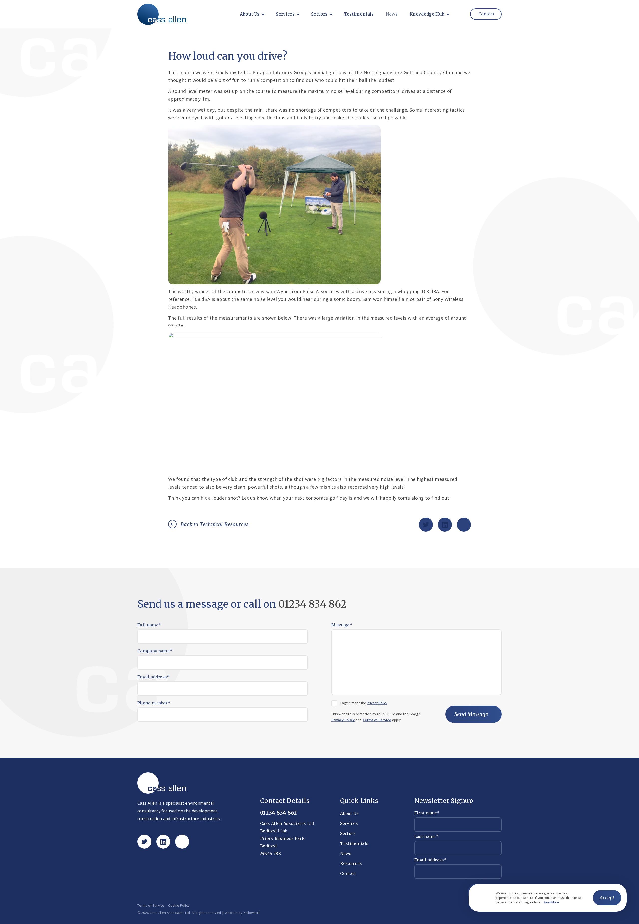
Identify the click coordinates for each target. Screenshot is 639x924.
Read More (551, 902)
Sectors (319, 14)
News (392, 14)
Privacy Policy (377, 703)
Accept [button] (607, 898)
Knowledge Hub (427, 14)
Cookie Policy (178, 905)
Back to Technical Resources (214, 524)
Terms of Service (377, 720)
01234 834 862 (312, 604)
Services (285, 14)
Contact (485, 13)
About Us (250, 14)
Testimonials (359, 14)
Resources (351, 863)
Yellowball (251, 912)
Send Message (471, 714)
